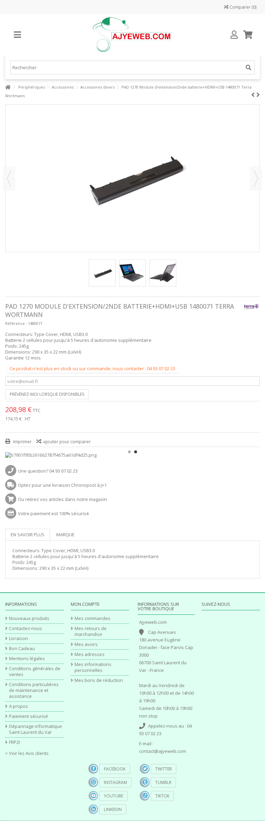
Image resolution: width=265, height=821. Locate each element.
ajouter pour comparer (67, 441)
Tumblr (163, 782)
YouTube (113, 796)
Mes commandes (92, 618)
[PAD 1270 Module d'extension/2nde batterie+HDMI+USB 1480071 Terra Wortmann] (102, 273)
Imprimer (22, 441)
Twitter (163, 769)
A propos (18, 706)
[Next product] (258, 95)
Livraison (18, 638)
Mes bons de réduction (99, 680)
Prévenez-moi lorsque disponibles (47, 394)
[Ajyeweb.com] (132, 34)
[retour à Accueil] (7, 87)
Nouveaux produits (29, 618)
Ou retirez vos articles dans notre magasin (62, 499)
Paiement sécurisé (28, 716)
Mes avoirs (86, 644)
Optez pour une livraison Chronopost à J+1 (62, 485)
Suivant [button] (256, 178)
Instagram (115, 782)
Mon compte (85, 604)
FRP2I (14, 742)
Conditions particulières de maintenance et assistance (34, 690)
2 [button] (135, 451)
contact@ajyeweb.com (162, 751)
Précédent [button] (9, 178)
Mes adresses (90, 654)
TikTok (162, 796)
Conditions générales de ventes (34, 671)
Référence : (16, 323)
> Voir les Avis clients (27, 753)
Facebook (115, 769)
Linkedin (113, 809)
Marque (65, 534)
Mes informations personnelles (93, 667)
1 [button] (129, 451)
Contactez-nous (25, 628)
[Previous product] (253, 95)
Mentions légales (27, 659)
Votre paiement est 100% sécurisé (53, 513)
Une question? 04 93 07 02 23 (48, 471)
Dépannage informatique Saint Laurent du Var (35, 729)
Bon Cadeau (22, 648)
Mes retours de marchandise (91, 631)
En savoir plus (28, 534)
